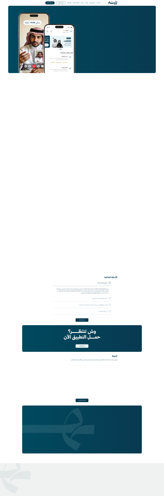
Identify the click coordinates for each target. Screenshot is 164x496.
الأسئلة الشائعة (84, 477)
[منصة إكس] (80, 484)
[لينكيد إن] (84, 484)
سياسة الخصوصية (114, 491)
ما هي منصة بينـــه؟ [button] (102, 283)
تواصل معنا (85, 475)
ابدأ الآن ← (112, 100)
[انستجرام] (87, 484)
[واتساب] (91, 484)
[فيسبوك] (76, 484)
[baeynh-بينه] (112, 3)
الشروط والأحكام (106, 491)
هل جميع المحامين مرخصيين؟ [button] (99, 298)
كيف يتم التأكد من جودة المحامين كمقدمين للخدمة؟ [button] (93, 305)
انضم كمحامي (69, 477)
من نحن (70, 475)
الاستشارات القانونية (53, 475)
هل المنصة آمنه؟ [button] (103, 311)
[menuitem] (98, 3)
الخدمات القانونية (54, 477)
